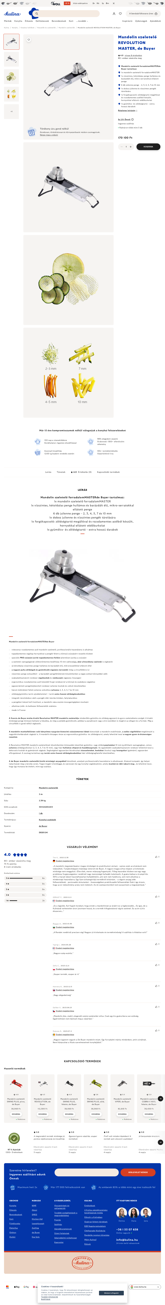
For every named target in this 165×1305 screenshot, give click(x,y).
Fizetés (57, 1220)
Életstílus (13, 1228)
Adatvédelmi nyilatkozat (65, 1238)
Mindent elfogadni (111, 1293)
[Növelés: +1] (130, 146)
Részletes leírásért (126, 111)
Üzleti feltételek (61, 1233)
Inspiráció (127, 21)
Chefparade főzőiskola (94, 1231)
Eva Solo (36, 1237)
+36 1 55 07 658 (127, 1229)
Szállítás (58, 1224)
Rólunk (87, 1244)
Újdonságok (141, 21)
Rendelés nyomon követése (96, 1235)
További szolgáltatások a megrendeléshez (65, 1214)
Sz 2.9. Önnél (124, 119)
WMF (34, 1206)
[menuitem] (8, 22)
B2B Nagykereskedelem (95, 1226)
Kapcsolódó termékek (108, 472)
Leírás (48, 472)
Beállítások (45, 1299)
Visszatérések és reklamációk (61, 1207)
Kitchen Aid (37, 1219)
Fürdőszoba (14, 1224)
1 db (41, 813)
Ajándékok (155, 21)
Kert (11, 1219)
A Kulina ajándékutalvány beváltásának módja (96, 1211)
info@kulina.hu (127, 1240)
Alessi (34, 1210)
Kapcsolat (59, 1242)
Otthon (12, 1232)
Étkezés (13, 1210)
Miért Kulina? (90, 1240)
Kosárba (148, 147)
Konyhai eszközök (47, 820)
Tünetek (61, 472)
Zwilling (35, 1228)
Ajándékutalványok (63, 1229)
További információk (49, 1297)
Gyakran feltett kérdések (96, 1222)
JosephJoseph (38, 1224)
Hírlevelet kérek (138, 1172)
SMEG (34, 1215)
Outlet (12, 1237)
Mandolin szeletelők (48, 788)
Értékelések (89, 1206)
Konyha (12, 1206)
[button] (16, 1114)
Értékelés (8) (82, 472)
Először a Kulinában (93, 1217)
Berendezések (15, 1215)
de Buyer (43, 826)
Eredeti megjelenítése (65, 861)
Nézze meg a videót (49, 135)
